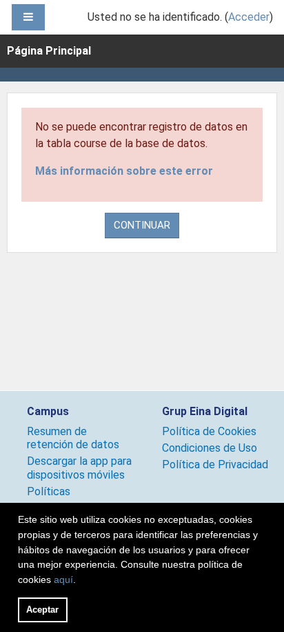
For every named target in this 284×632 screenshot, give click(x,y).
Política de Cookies (209, 431)
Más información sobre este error (124, 171)
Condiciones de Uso (209, 447)
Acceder (249, 16)
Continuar (142, 225)
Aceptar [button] (42, 609)
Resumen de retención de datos (73, 438)
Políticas (48, 491)
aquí (63, 579)
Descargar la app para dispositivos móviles (79, 467)
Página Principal (49, 50)
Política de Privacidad (215, 464)
